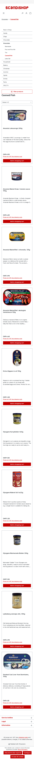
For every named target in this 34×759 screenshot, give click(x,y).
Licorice (5, 72)
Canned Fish (8, 55)
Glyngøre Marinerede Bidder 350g (15, 553)
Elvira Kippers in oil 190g (12, 371)
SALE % (5, 85)
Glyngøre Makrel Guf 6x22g (13, 492)
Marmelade (8, 46)
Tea (6, 52)
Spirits (5, 75)
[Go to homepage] (17, 7)
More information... (23, 749)
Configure (27, 753)
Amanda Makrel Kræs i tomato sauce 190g (16, 190)
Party (5, 82)
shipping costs (23, 737)
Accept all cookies (17, 757)
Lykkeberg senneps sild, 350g (14, 614)
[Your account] (26, 13)
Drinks (5, 79)
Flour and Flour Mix (10, 49)
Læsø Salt (7, 58)
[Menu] (4, 13)
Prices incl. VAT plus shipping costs (12, 156)
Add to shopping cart (17, 161)
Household (6, 62)
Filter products (18, 91)
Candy (5, 33)
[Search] (22, 13)
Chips (5, 36)
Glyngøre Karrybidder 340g (13, 432)
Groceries (6, 43)
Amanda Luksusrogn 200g (12, 128)
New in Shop (7, 30)
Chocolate (6, 40)
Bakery (5, 65)
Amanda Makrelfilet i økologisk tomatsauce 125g (14, 311)
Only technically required (13, 753)
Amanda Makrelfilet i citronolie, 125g (16, 250)
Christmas (6, 68)
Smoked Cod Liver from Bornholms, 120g (16, 675)
